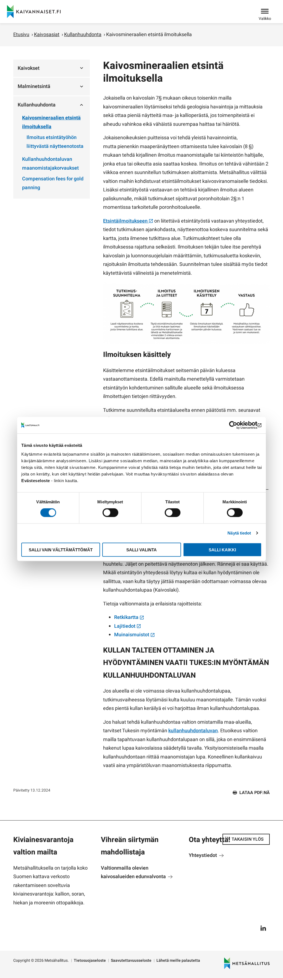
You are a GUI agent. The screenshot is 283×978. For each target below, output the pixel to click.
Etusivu (21, 34)
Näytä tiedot (239, 533)
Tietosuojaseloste (90, 960)
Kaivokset (29, 68)
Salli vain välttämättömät (61, 549)
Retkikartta (127, 617)
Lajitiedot (125, 626)
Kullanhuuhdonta (82, 34)
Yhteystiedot (203, 855)
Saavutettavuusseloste (131, 960)
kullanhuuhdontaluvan (193, 730)
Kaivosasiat (46, 34)
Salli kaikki (222, 549)
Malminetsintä (34, 86)
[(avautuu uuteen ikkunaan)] (237, 425)
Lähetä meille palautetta (178, 960)
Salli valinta (141, 549)
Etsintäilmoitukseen (126, 221)
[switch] (110, 512)
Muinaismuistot (132, 634)
